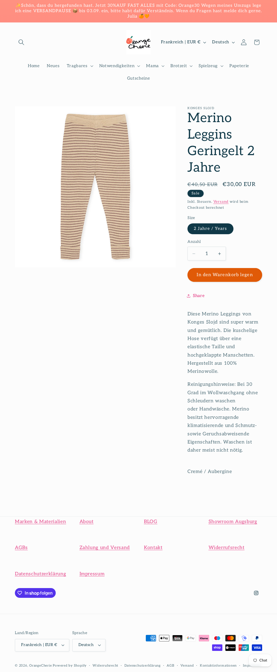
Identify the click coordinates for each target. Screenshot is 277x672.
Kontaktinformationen (218, 666)
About (87, 521)
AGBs (21, 547)
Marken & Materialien (40, 521)
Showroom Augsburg (233, 521)
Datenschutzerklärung (40, 574)
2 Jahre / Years (210, 228)
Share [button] (199, 295)
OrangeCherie (40, 666)
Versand (221, 202)
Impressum (92, 574)
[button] (21, 42)
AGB (170, 666)
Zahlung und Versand (105, 547)
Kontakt (153, 547)
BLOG (150, 521)
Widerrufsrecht (227, 547)
